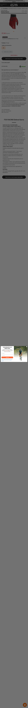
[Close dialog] (26, 346)
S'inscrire (7, 357)
